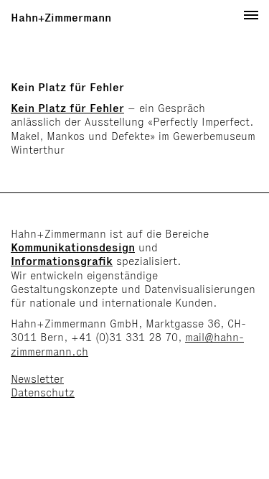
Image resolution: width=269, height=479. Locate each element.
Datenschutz (43, 392)
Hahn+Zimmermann (61, 17)
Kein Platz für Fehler (67, 108)
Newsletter (37, 378)
